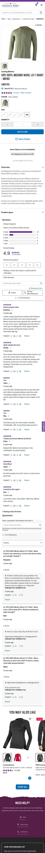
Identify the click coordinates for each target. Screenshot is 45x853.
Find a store (24, 824)
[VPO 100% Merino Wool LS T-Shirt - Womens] (17, 734)
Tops (9, 19)
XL (21, 114)
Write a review (26, 93)
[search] (41, 12)
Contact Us (24, 832)
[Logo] (10, 5)
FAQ (24, 817)
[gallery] (22, 43)
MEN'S (3, 19)
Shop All (22, 786)
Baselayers (16, 19)
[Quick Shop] (29, 778)
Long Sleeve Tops (28, 19)
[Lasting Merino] (38, 25)
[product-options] (5, 103)
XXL (27, 114)
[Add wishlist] (30, 719)
